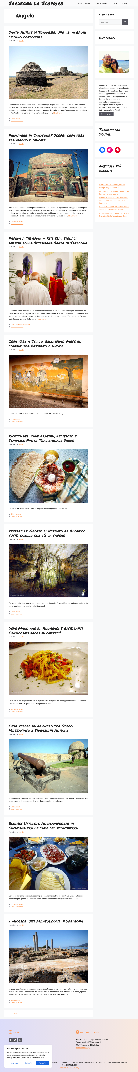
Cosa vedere (15, 118)
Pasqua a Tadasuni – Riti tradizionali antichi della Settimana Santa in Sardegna (48, 240)
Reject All (28, 1063)
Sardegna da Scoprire (36, 3)
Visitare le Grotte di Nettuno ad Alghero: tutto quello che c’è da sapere (47, 533)
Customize (14, 1063)
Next (17, 1014)
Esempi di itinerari (100, 3)
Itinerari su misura (83, 3)
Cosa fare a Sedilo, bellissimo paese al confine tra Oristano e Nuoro (45, 343)
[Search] (125, 22)
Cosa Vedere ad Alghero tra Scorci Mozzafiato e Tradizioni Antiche (41, 728)
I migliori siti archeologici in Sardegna (46, 921)
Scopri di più (106, 114)
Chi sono (124, 3)
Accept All (42, 1063)
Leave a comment (17, 121)
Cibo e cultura (16, 324)
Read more (57, 113)
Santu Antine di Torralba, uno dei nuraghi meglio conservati (47, 34)
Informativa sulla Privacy (69, 1068)
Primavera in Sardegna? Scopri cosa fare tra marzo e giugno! (46, 137)
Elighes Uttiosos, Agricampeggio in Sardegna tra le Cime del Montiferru (43, 826)
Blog (115, 3)
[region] (28, 1056)
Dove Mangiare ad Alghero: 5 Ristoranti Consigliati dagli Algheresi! (46, 630)
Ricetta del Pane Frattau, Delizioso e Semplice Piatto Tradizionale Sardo (43, 438)
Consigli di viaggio (17, 221)
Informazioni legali (83, 1048)
